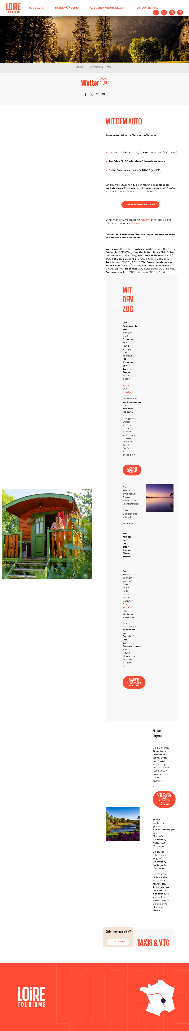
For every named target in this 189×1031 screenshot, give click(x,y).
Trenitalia (128, 392)
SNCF (126, 385)
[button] (172, 12)
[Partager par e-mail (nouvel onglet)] (103, 95)
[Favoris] (164, 12)
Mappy (145, 219)
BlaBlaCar (137, 223)
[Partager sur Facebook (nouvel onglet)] (85, 95)
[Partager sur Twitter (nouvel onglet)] (91, 95)
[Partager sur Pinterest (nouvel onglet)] (97, 95)
